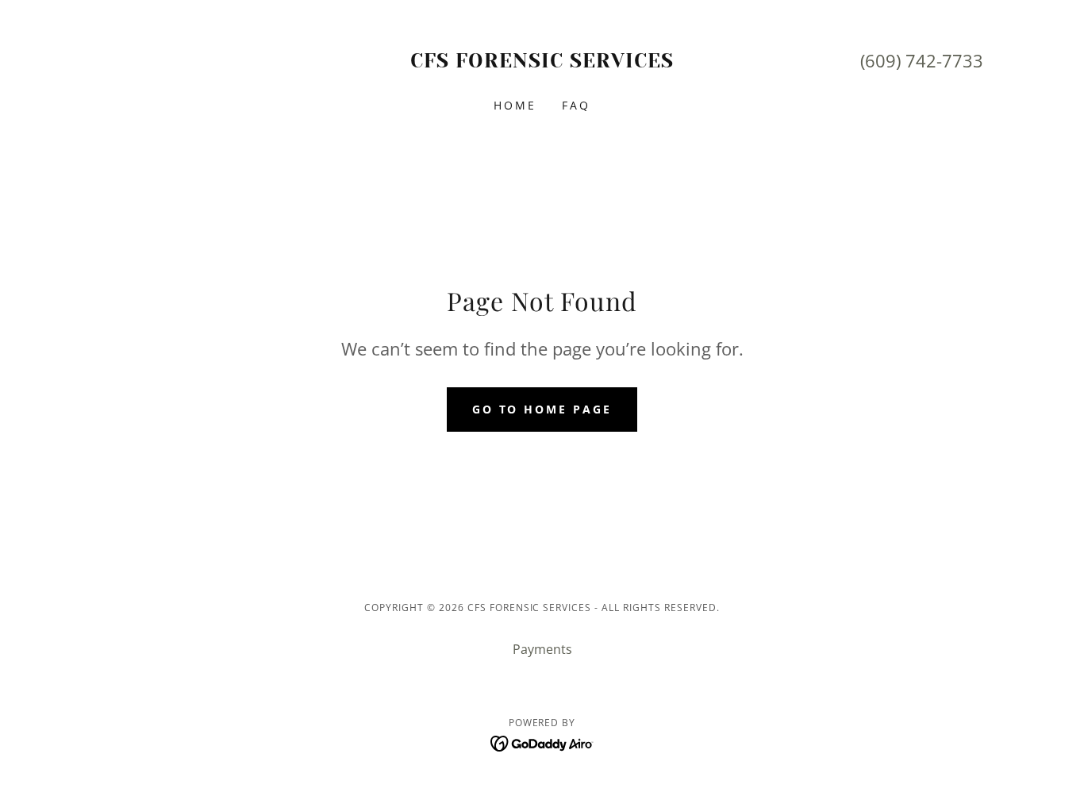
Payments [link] (542, 649)
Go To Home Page (542, 409)
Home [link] (515, 105)
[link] (542, 62)
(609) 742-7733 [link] (921, 60)
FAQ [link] (576, 105)
